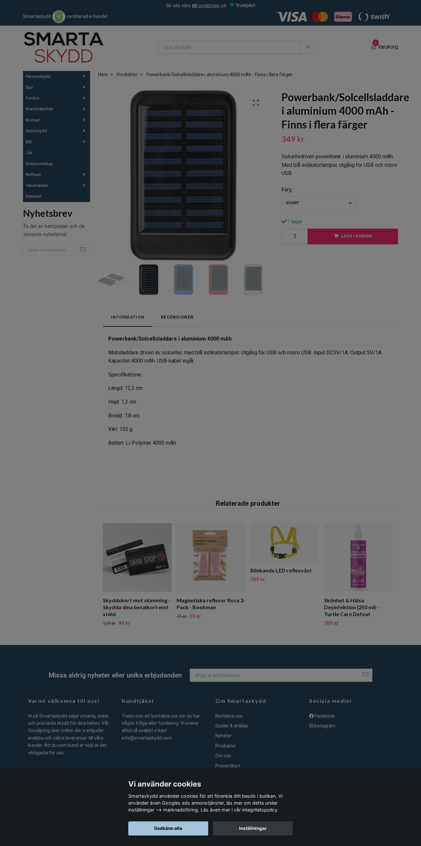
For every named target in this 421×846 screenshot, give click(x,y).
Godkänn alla (168, 828)
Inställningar (253, 828)
